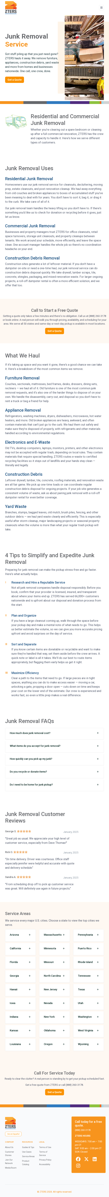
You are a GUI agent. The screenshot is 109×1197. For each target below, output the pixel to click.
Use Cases (27, 1152)
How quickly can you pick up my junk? (31, 758)
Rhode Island (85, 962)
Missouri (49, 962)
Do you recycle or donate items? (28, 771)
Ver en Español (13, 1134)
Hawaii (13, 989)
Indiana (14, 1016)
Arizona (14, 934)
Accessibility (44, 1164)
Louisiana (15, 1044)
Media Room (10, 1168)
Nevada (48, 1003)
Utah (80, 1003)
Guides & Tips (28, 1147)
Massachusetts (53, 934)
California (15, 948)
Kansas (14, 1030)
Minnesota (50, 948)
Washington (85, 1016)
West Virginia (85, 1030)
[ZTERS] (11, 7)
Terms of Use (45, 1147)
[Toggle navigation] (101, 7)
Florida (14, 962)
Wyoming (83, 1044)
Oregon (48, 1044)
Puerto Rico (85, 948)
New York (49, 1016)
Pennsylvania (85, 934)
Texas (81, 989)
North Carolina (52, 975)
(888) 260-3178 (83, 1130)
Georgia (14, 975)
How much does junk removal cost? (30, 733)
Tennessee (84, 975)
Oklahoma (49, 1030)
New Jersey (50, 989)
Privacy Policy (45, 1160)
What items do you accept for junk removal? (35, 745)
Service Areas (28, 1156)
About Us (9, 1147)
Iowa (12, 1003)
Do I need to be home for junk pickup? (31, 784)
